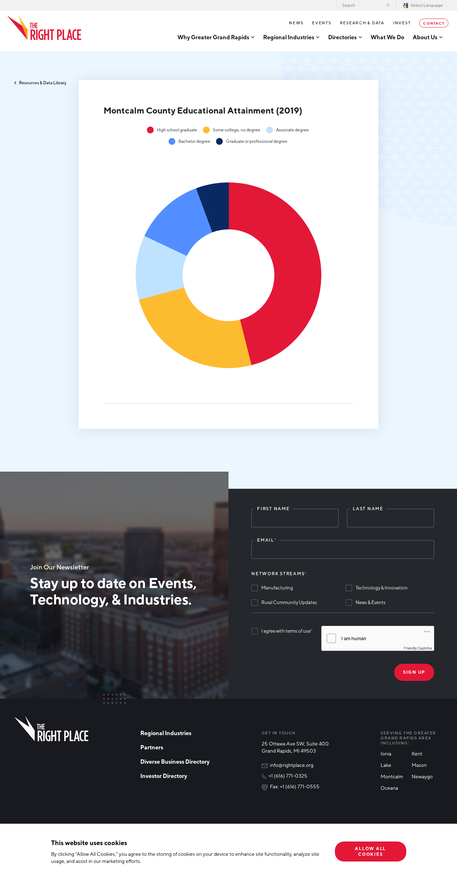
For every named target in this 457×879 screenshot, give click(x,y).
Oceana (389, 788)
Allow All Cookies (370, 851)
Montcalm (392, 776)
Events (321, 22)
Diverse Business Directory (175, 761)
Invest (402, 22)
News (296, 22)
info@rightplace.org (291, 765)
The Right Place (44, 27)
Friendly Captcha (418, 648)
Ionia (386, 753)
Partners (151, 747)
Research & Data (362, 22)
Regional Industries (165, 733)
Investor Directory (163, 775)
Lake (386, 765)
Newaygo (422, 776)
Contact (434, 23)
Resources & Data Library (42, 82)
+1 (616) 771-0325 (287, 776)
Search (388, 5)
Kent (417, 753)
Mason (419, 765)
